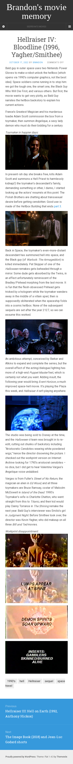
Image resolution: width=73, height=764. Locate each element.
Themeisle (62, 757)
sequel (49, 681)
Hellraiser (34, 681)
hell (22, 681)
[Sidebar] (3, 26)
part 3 (57, 206)
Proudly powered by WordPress (20, 757)
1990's (11, 681)
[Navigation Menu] (69, 26)
